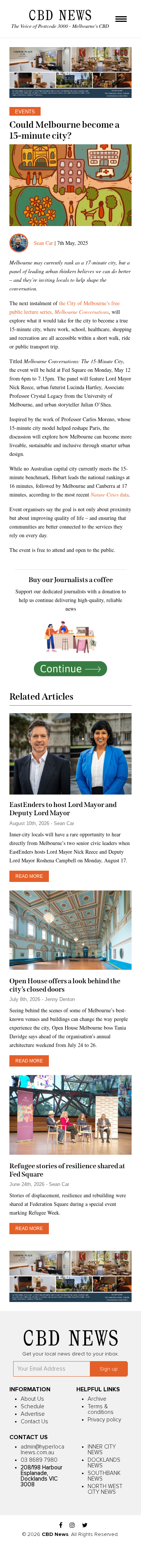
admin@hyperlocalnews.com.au (42, 1449)
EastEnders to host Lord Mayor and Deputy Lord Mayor (63, 809)
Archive (97, 1399)
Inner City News (102, 1449)
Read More (29, 876)
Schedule (32, 1406)
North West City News (105, 1489)
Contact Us (34, 1421)
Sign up (109, 1369)
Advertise (33, 1414)
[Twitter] (85, 1525)
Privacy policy (104, 1420)
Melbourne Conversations (82, 311)
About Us (32, 1399)
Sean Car (43, 242)
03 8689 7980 (39, 1460)
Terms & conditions (101, 1409)
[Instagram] (72, 1525)
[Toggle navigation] (121, 19)
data (110, 494)
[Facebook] (60, 1525)
